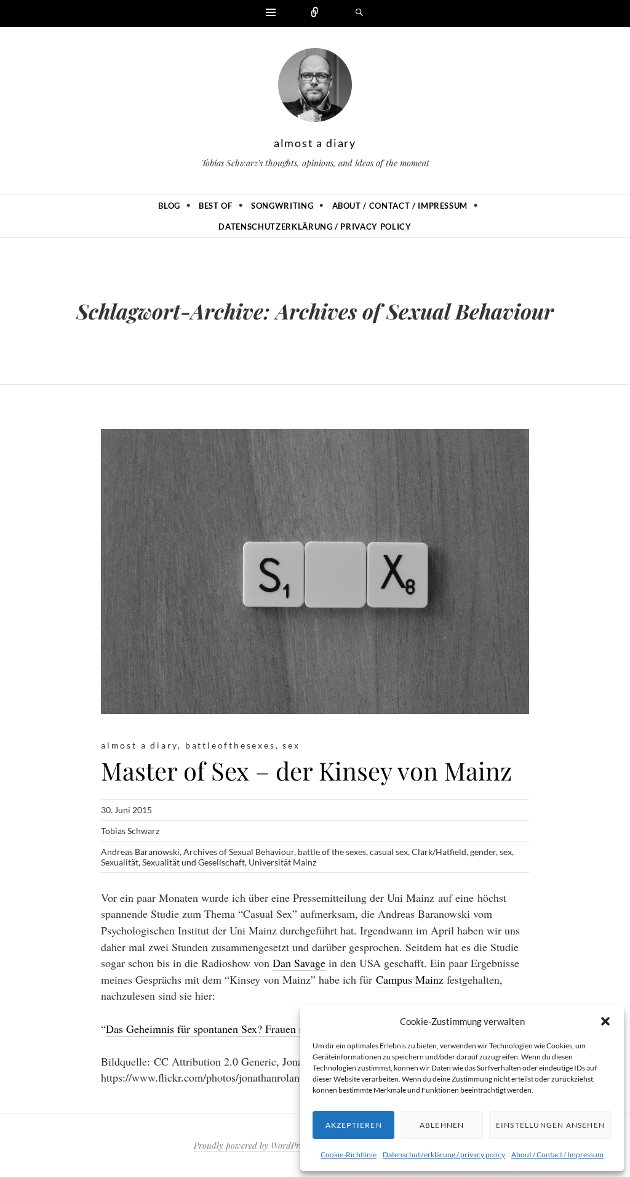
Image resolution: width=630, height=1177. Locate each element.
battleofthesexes (230, 745)
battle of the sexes (332, 851)
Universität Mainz (282, 862)
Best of (216, 206)
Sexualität (119, 862)
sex (291, 745)
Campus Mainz (410, 979)
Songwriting (282, 206)
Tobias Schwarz (130, 831)
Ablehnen (442, 1125)
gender (483, 851)
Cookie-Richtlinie (349, 1154)
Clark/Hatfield (439, 851)
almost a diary (315, 143)
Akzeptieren (353, 1125)
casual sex (389, 851)
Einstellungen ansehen (550, 1125)
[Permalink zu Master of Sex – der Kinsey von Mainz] (315, 571)
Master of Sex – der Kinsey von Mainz (306, 770)
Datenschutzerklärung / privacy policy (444, 1154)
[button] (605, 1021)
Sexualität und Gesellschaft (193, 862)
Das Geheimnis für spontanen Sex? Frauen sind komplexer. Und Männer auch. (280, 1028)
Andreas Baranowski (140, 851)
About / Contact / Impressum (557, 1154)
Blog (169, 206)
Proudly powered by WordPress (251, 1145)
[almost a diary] (315, 88)
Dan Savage (299, 962)
